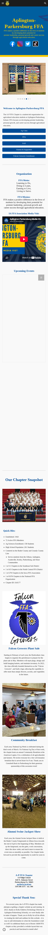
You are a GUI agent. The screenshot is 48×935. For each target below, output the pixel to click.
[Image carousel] (24, 81)
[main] (24, 28)
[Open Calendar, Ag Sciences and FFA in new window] (41, 278)
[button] (3, 3)
